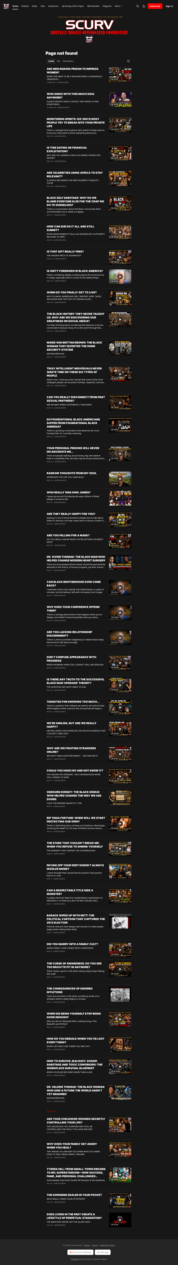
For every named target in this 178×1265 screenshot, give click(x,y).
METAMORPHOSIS (55, 353)
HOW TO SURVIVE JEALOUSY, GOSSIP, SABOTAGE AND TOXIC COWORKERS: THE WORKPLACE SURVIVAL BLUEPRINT (74, 1064)
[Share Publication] (144, 6)
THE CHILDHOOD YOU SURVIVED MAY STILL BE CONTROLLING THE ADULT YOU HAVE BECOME (69, 1128)
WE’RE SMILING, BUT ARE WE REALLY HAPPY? (72, 725)
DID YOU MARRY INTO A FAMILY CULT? (72, 944)
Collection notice (107, 1245)
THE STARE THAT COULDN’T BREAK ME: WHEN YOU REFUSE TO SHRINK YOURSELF (75, 844)
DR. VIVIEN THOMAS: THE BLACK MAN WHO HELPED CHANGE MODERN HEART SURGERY (76, 558)
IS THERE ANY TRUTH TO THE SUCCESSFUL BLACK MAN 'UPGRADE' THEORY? (75, 681)
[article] (89, 77)
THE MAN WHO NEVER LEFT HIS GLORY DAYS (68, 1221)
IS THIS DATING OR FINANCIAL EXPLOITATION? (67, 149)
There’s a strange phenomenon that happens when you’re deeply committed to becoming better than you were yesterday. (74, 616)
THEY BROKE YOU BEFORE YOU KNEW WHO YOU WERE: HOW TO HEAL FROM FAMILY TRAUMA (73, 1153)
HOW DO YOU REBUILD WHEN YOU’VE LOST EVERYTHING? (75, 1040)
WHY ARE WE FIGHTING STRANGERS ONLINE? (71, 750)
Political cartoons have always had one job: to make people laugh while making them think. (75, 928)
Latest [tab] (51, 61)
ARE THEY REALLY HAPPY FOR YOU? (71, 514)
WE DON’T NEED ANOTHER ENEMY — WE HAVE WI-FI (72, 755)
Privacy (87, 1245)
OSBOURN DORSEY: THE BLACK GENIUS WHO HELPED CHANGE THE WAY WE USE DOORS (74, 795)
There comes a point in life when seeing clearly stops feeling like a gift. (75, 972)
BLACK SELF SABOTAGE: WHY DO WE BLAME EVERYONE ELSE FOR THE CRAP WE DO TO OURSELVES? (75, 201)
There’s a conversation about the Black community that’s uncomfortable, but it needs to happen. (74, 210)
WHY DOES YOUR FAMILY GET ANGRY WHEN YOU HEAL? (72, 1145)
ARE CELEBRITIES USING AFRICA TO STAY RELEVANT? (75, 174)
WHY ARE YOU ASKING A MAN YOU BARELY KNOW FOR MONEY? (73, 156)
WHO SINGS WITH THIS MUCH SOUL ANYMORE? (71, 95)
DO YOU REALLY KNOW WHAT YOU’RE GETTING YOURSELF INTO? (75, 540)
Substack (75, 1259)
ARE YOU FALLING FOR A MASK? (68, 535)
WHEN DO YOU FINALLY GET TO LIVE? (72, 292)
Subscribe (155, 6)
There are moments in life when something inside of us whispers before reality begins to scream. (73, 997)
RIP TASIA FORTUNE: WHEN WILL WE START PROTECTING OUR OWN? (76, 819)
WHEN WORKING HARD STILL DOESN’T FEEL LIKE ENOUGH (75, 664)
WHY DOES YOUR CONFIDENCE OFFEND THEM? (73, 608)
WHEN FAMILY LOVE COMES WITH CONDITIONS (70, 948)
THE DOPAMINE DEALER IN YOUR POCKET (74, 1195)
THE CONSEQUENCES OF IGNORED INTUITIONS (70, 990)
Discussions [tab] (68, 61)
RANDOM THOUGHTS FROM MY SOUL (72, 473)
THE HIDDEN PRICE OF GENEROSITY (64, 255)
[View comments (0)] (67, 86)
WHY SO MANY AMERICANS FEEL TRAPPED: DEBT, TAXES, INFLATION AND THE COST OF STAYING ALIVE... (74, 297)
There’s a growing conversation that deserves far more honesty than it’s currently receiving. (73, 432)
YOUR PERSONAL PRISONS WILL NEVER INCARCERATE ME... (73, 450)
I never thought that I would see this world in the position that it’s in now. (74, 874)
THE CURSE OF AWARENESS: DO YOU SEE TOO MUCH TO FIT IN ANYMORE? (74, 965)
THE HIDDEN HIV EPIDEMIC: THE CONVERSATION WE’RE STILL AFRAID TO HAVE (73, 776)
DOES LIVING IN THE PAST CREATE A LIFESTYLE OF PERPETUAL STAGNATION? (74, 1216)
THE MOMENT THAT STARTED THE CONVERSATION (71, 850)
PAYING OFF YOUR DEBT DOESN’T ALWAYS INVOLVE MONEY (75, 867)
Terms (95, 1245)
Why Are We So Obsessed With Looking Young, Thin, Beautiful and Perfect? (72, 1022)
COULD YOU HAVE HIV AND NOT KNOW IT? (75, 770)
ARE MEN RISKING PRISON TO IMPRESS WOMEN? (72, 70)
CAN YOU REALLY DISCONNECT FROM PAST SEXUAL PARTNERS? (76, 399)
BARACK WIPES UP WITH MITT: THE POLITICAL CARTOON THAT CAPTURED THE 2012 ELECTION (76, 919)
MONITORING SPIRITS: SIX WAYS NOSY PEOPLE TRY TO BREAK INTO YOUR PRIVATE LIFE (76, 122)
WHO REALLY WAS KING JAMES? (69, 492)
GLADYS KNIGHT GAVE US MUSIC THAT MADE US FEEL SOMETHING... (73, 103)
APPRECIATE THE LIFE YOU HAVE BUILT (65, 477)
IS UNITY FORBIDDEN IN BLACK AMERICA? (75, 271)
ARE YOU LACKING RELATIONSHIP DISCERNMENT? (69, 633)
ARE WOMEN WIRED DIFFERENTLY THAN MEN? (69, 404)
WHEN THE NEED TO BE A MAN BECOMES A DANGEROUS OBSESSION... (74, 77)
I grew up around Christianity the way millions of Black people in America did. (73, 497)
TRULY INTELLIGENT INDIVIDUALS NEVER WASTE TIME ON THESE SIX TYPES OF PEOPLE (74, 372)
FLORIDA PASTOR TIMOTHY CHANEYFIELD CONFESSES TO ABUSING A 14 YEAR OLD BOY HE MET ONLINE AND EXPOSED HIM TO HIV (74, 899)
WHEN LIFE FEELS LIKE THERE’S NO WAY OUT (68, 1046)
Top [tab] (58, 61)
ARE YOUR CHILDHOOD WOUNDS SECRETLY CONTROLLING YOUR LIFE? (76, 1120)
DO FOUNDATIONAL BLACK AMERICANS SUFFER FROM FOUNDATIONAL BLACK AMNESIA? (73, 423)
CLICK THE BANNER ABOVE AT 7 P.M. (64, 803)
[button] (15, 6)
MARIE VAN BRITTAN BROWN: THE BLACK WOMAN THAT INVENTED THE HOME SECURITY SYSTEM (74, 346)
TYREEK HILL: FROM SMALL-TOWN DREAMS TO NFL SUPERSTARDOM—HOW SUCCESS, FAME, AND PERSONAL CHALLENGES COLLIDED (76, 1172)
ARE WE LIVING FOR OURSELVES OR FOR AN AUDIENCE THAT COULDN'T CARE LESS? (76, 732)
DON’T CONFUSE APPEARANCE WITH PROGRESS (71, 659)
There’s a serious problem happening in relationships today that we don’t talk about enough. (75, 641)
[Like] (48, 86)
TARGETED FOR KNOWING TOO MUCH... (73, 701)
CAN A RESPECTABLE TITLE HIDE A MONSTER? (70, 892)
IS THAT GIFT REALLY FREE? (65, 251)
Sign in (169, 6)
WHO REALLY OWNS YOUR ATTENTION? (66, 1198)
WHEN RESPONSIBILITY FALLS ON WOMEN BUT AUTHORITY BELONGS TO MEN (76, 235)
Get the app (102, 1252)
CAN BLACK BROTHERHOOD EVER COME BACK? (74, 583)
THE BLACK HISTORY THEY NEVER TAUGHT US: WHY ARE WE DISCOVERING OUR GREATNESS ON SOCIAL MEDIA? (75, 317)
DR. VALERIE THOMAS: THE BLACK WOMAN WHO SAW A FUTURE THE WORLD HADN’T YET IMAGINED (75, 1090)
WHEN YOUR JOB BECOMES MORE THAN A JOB (69, 1072)
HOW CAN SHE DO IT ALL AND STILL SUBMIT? (70, 228)
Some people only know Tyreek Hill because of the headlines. (76, 1180)
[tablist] (61, 61)
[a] (120, 74)
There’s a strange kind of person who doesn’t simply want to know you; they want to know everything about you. (75, 131)
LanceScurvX (63, 82)
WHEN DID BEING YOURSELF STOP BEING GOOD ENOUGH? (74, 1015)
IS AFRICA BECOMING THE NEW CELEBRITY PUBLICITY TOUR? (73, 181)
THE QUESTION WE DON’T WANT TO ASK (66, 686)
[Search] (137, 6)
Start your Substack (81, 1252)
